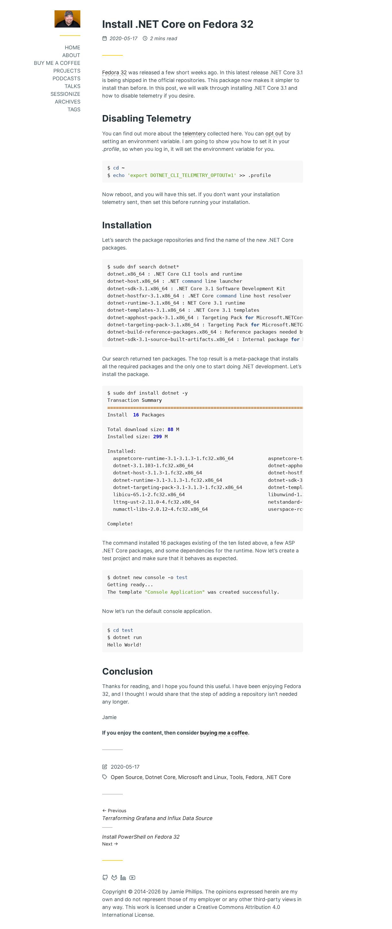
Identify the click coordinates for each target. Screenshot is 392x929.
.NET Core (278, 777)
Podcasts (66, 78)
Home (72, 47)
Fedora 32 (114, 72)
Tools (236, 777)
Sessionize (65, 94)
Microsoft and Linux (202, 777)
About (71, 55)
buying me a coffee (224, 733)
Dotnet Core (160, 777)
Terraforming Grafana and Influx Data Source (157, 815)
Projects (66, 71)
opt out (274, 134)
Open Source (126, 777)
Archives (67, 102)
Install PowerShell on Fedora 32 (141, 840)
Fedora (254, 777)
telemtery (194, 134)
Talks (72, 86)
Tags (73, 109)
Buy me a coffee (57, 63)
